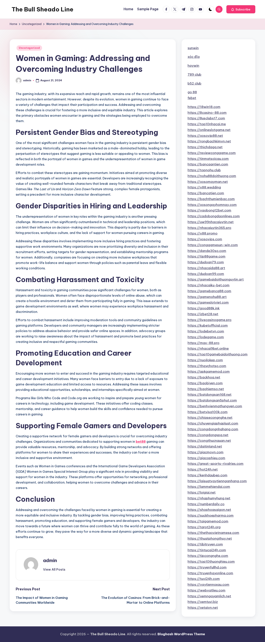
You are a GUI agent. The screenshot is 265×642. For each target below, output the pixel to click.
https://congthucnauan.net (209, 440)
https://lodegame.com (206, 337)
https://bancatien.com (206, 193)
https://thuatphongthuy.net (210, 538)
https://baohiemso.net (206, 389)
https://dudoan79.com (206, 262)
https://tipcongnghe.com (208, 556)
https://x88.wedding (204, 187)
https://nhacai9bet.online (208, 348)
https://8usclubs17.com (206, 118)
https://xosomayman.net (208, 182)
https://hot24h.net (203, 469)
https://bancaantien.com (208, 164)
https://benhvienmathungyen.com (215, 406)
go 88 (192, 92)
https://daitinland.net (205, 446)
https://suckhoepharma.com (211, 515)
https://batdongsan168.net (209, 394)
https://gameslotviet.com (208, 302)
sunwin (193, 48)
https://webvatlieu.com (206, 590)
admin (50, 560)
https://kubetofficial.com (208, 325)
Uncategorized (29, 47)
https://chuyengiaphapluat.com (213, 423)
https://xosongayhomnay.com (212, 205)
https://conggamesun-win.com (213, 245)
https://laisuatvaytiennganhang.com (217, 481)
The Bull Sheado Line (42, 9)
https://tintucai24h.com (207, 550)
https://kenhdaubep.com (207, 475)
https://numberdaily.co (206, 504)
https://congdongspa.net (208, 435)
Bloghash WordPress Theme (181, 634)
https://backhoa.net (204, 377)
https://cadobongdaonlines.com (214, 216)
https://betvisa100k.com (208, 412)
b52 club (194, 83)
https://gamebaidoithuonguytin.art (216, 279)
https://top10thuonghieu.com (211, 561)
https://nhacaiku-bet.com (208, 285)
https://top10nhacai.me (207, 124)
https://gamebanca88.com (209, 291)
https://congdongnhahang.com (213, 429)
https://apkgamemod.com (209, 371)
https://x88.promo (202, 233)
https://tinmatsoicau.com (208, 159)
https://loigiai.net (202, 492)
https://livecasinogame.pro (209, 320)
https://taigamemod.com (208, 521)
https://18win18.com (204, 107)
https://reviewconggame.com (212, 153)
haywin (193, 65)
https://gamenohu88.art (207, 297)
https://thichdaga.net (205, 147)
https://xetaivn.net (203, 607)
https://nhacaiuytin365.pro (209, 228)
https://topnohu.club (204, 170)
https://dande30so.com (207, 251)
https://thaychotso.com (207, 366)
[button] (240, 9)
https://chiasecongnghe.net (210, 417)
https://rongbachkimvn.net (209, 141)
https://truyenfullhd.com (207, 567)
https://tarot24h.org (204, 527)
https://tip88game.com (206, 256)
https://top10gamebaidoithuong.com (218, 354)
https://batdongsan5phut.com (212, 400)
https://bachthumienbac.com (211, 199)
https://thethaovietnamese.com (213, 533)
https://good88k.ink (204, 308)
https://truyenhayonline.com (210, 573)
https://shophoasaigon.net (209, 510)
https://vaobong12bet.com (209, 210)
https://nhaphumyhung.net (209, 498)
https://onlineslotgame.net (209, 130)
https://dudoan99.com (206, 274)
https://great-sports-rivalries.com (215, 463)
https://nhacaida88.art (206, 268)
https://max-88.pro (203, 343)
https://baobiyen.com (205, 383)
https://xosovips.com (205, 239)
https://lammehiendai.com (209, 486)
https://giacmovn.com (205, 452)
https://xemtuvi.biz (203, 602)
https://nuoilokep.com (205, 360)
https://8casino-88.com (207, 112)
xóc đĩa (194, 57)
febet (192, 98)
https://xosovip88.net (205, 136)
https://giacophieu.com (206, 458)
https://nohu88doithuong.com (212, 176)
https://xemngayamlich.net (209, 596)
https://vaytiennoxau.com (208, 584)
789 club (194, 74)
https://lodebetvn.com (206, 331)
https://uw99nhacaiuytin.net (211, 222)
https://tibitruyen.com (205, 544)
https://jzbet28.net (203, 314)
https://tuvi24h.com (204, 579)
